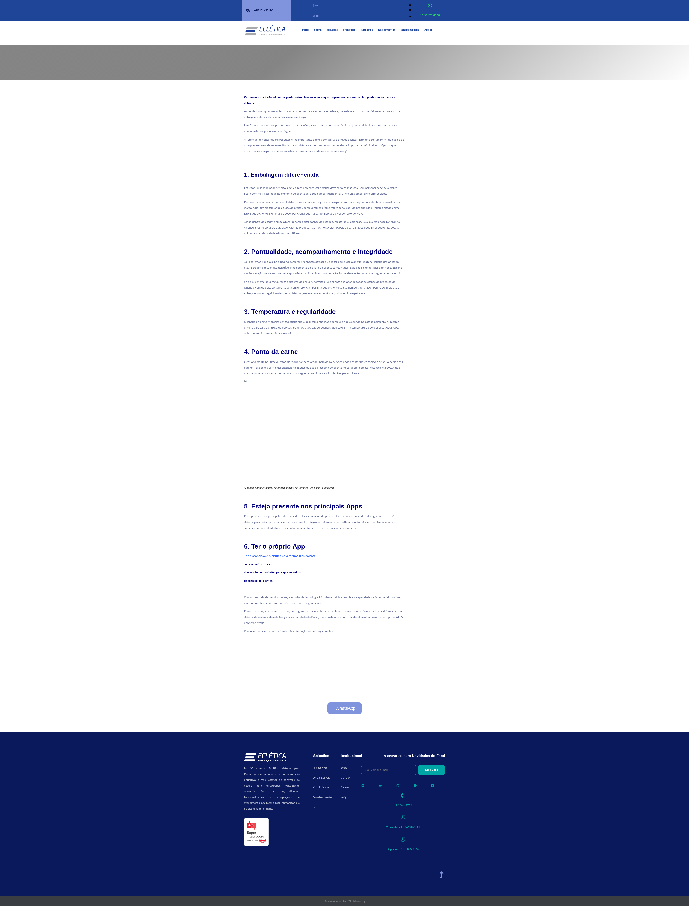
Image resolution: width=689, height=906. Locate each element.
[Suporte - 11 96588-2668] (403, 839)
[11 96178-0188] (430, 5)
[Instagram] (410, 4)
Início (305, 30)
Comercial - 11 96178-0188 (403, 827)
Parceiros (367, 30)
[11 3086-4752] (403, 795)
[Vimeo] (410, 16)
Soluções (332, 30)
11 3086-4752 (403, 805)
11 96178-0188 (430, 15)
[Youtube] (410, 10)
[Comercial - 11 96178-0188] (403, 817)
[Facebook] (415, 785)
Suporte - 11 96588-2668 (403, 849)
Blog (316, 15)
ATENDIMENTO (263, 10)
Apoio (428, 30)
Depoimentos (386, 30)
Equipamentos (410, 30)
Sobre (318, 30)
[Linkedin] (432, 785)
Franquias (349, 30)
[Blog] (315, 5)
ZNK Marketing (356, 901)
